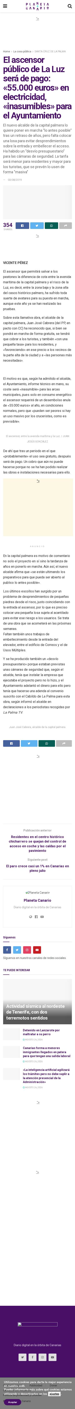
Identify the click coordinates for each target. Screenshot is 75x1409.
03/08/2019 (15, 179)
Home (6, 51)
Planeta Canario (37, 900)
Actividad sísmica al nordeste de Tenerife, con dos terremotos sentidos (35, 1012)
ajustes (54, 1394)
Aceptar (12, 1402)
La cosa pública (22, 51)
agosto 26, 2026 (33, 1040)
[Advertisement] (37, 31)
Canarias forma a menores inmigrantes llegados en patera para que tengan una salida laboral (46, 1052)
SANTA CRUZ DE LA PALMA (50, 51)
